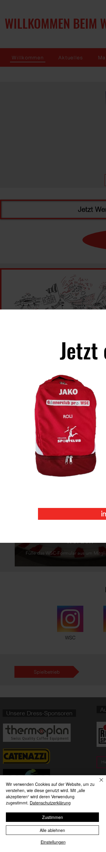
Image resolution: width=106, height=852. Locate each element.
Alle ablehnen (52, 830)
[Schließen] (98, 783)
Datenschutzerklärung (50, 803)
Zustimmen (52, 817)
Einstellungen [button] (53, 842)
